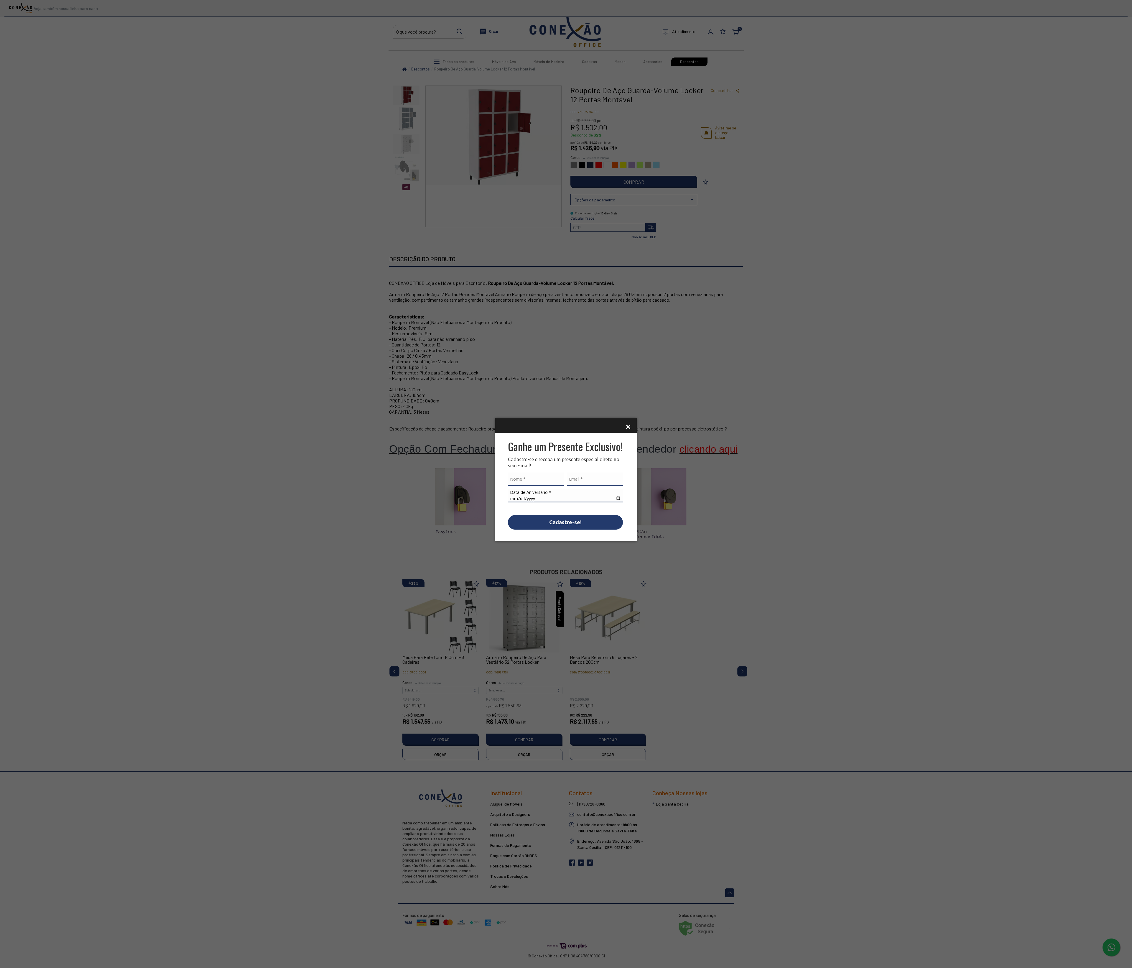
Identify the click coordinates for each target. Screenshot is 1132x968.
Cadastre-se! (565, 522)
